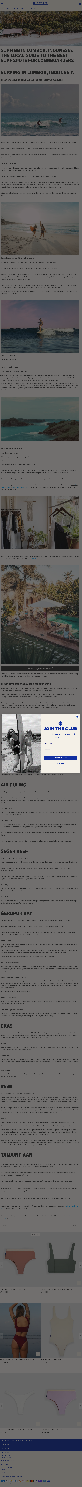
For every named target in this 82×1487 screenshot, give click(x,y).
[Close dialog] (78, 716)
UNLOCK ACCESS (60, 758)
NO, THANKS (61, 764)
